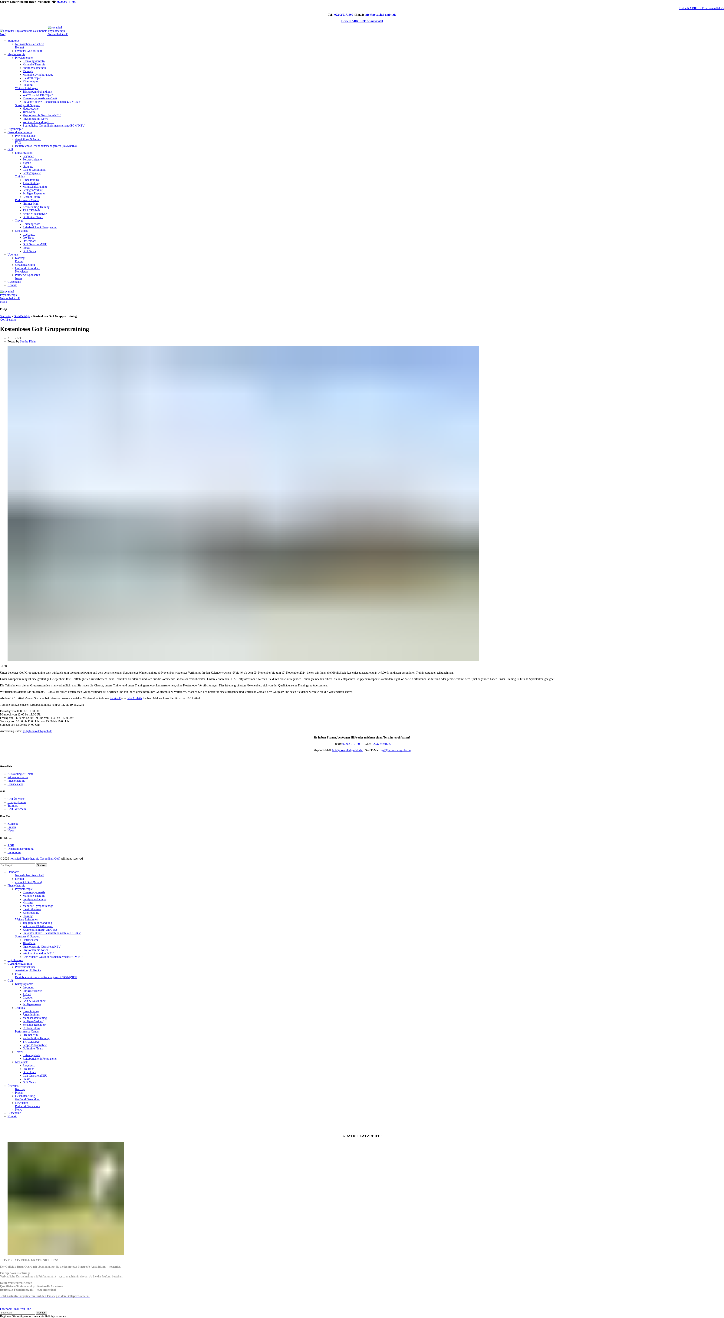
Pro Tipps (28, 237)
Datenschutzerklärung (21, 848)
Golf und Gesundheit (27, 268)
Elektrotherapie (32, 78)
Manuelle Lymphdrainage (38, 74)
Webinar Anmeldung (38, 122)
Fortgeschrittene (32, 159)
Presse (26, 247)
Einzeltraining (31, 179)
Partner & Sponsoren (27, 274)
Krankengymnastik (34, 61)
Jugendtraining (31, 183)
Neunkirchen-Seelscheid (29, 44)
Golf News (29, 251)
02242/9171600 (66, 1)
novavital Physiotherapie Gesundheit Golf (35, 858)
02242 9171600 (351, 743)
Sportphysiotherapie (34, 67)
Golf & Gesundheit (34, 169)
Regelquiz (29, 234)
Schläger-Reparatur (34, 193)
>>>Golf (115, 698)
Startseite (5, 316)
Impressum (14, 852)
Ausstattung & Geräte (28, 139)
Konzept (20, 257)
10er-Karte (29, 112)
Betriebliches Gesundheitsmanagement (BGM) (54, 125)
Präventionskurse (25, 135)
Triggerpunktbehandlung (37, 91)
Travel (19, 220)
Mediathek (21, 230)
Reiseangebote (31, 224)
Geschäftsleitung (25, 264)
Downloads (29, 241)
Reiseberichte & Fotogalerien (40, 227)
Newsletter (21, 271)
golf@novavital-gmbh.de (37, 731)
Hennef (19, 47)
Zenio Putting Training (36, 207)
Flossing (28, 84)
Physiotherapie (24, 57)
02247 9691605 (381, 743)
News (18, 278)
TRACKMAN (31, 210)
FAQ (18, 142)
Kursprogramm (24, 152)
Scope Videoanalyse (35, 213)
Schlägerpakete (32, 173)
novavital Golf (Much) (28, 50)
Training (20, 176)
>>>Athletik (134, 698)
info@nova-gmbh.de (347, 750)
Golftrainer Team (33, 217)
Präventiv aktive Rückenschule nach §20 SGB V (52, 101)
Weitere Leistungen (26, 88)
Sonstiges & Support (27, 105)
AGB (11, 845)
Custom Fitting (31, 196)
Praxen (19, 261)
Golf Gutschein (35, 244)
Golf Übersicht (16, 798)
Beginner (28, 156)
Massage (28, 71)
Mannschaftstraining (35, 186)
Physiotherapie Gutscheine (42, 115)
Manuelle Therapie (34, 64)
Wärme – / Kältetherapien (38, 95)
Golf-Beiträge (22, 316)
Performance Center (27, 200)
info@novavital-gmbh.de (380, 14)
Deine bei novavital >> (701, 8)
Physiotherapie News (35, 118)
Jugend (27, 162)
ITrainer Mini (30, 203)
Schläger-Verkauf (33, 190)
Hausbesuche (30, 108)
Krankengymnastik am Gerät (40, 98)
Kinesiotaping (31, 81)
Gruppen (28, 166)
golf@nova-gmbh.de (396, 750)
